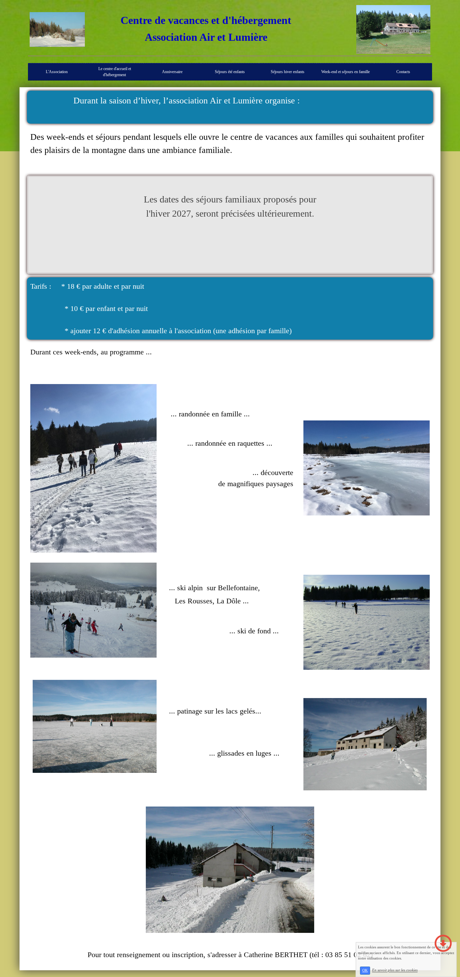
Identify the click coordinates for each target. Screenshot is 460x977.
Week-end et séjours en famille (345, 71)
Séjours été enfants (230, 71)
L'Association (57, 71)
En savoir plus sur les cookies (395, 970)
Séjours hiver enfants (287, 71)
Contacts (403, 71)
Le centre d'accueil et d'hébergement (114, 71)
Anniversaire (172, 71)
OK (365, 970)
